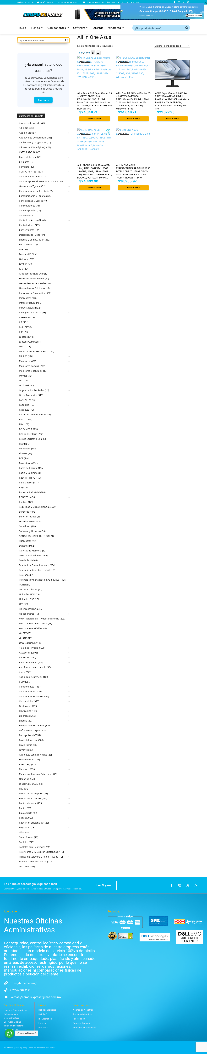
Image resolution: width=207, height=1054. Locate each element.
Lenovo (42, 1023)
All (89, 52)
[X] (188, 885)
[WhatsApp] (196, 885)
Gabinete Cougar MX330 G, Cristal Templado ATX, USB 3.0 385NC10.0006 (169, 8)
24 (82, 52)
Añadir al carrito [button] (94, 118)
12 (78, 52)
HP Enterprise (45, 1019)
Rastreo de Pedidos (83, 1014)
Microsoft (43, 1027)
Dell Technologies (47, 1010)
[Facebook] (172, 885)
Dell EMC (42, 1014)
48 (85, 52)
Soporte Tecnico (81, 1023)
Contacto (43, 100)
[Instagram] (180, 885)
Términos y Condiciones (85, 1027)
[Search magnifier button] (186, 28)
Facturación (79, 1019)
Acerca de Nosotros (83, 1010)
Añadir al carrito (195, 13)
